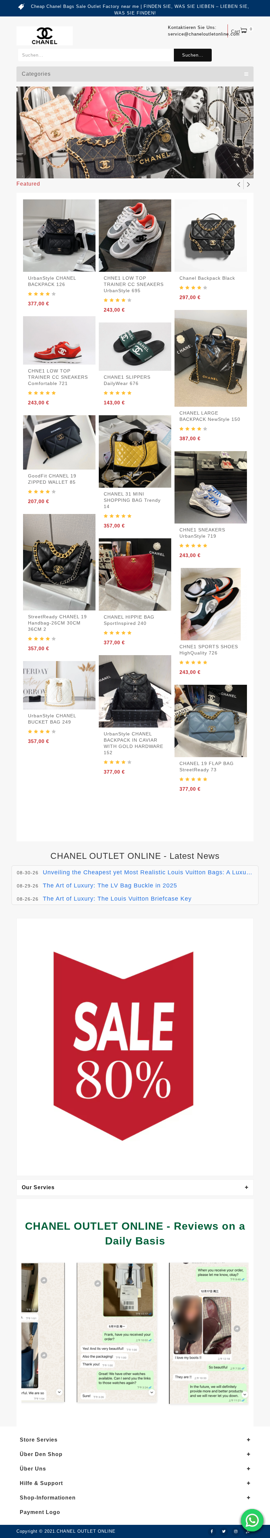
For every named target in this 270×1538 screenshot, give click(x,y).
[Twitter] (224, 1531)
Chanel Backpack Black (207, 278)
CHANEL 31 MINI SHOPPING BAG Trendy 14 (132, 500)
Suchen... (192, 55)
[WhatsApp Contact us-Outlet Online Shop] (252, 1520)
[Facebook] (212, 1531)
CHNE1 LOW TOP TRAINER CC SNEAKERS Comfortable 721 (58, 377)
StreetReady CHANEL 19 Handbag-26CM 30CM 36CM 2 (57, 623)
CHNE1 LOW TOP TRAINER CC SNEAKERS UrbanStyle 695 (134, 284)
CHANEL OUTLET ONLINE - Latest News (135, 856)
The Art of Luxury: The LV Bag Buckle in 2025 (110, 885)
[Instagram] (235, 1531)
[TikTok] (247, 1531)
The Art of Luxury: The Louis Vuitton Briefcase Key (117, 898)
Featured (28, 184)
